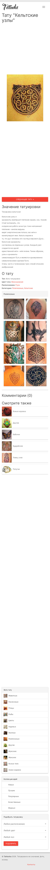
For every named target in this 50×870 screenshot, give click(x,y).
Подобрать (11, 844)
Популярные (13, 796)
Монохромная (17, 282)
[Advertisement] (25, 49)
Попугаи (16, 469)
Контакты (31, 864)
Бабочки (16, 434)
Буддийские (18, 446)
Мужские (12, 751)
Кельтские (28, 288)
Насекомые (13, 702)
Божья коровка (19, 411)
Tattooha (10, 7)
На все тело (13, 764)
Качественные (14, 802)
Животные (12, 696)
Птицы (11, 708)
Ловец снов (18, 457)
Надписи (12, 727)
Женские (12, 757)
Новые (11, 785)
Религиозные (17, 288)
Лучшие (11, 790)
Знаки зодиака (14, 770)
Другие (16, 423)
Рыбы (10, 714)
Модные (11, 808)
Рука (18, 285)
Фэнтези (11, 733)
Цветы (11, 720)
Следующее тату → (25, 199)
